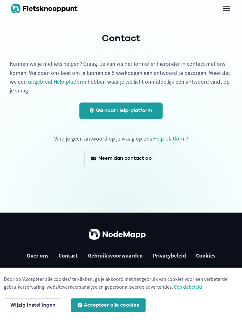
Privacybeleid (169, 255)
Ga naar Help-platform (124, 110)
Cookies (206, 255)
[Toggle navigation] (226, 8)
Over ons (38, 255)
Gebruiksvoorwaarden (115, 255)
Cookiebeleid (188, 287)
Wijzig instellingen (32, 305)
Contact (68, 255)
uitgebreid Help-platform (57, 81)
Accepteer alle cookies (111, 305)
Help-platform (169, 138)
